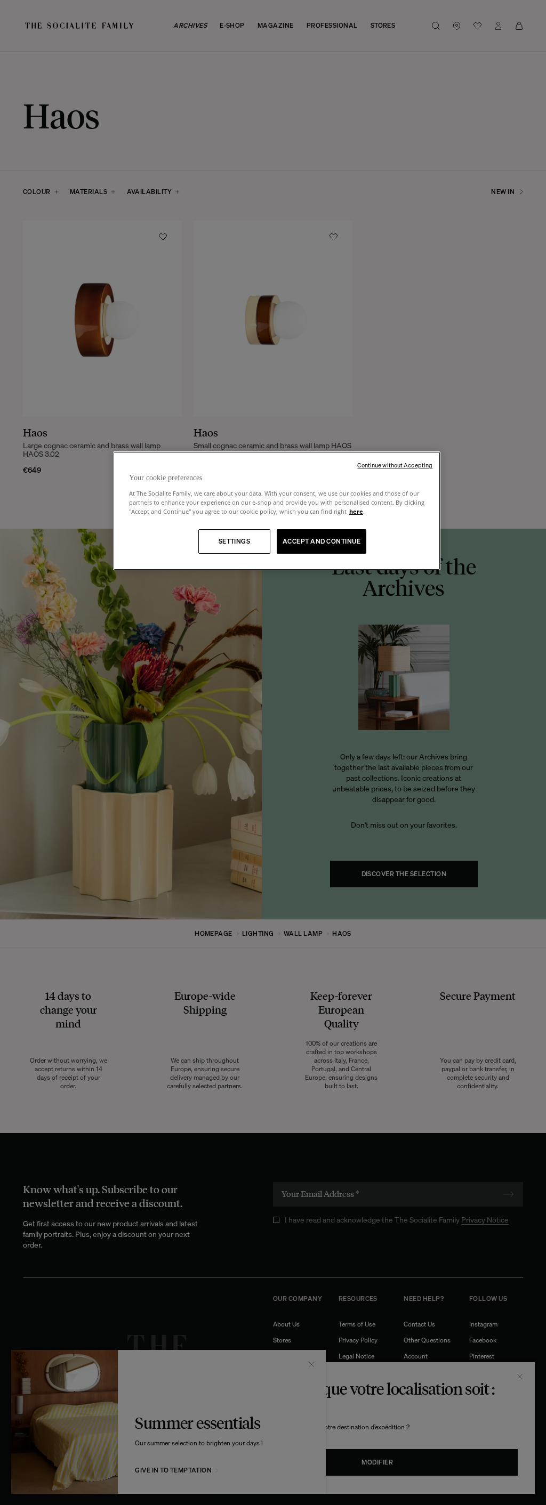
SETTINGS (235, 541)
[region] (276, 510)
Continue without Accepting (394, 465)
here (356, 511)
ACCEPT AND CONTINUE (321, 541)
